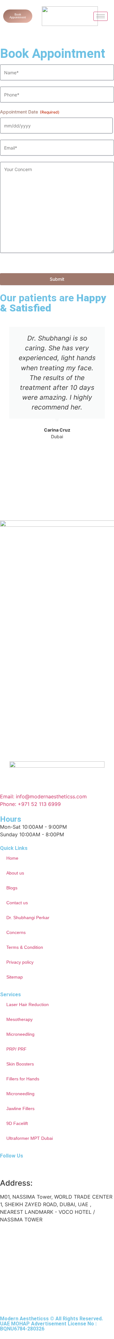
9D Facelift (17, 1123)
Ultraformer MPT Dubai (29, 1138)
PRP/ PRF (16, 1049)
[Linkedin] (43, 1166)
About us (15, 872)
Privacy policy (20, 962)
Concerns (16, 932)
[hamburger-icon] (100, 16)
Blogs (11, 887)
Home (12, 858)
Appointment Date (30, 111)
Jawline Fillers (20, 1108)
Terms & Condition (24, 947)
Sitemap (14, 977)
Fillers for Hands (22, 1078)
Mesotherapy (19, 1019)
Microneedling (20, 1034)
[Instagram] (8, 1166)
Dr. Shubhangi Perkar (27, 917)
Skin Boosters (20, 1063)
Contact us (17, 902)
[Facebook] (25, 1166)
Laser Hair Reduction (27, 1004)
